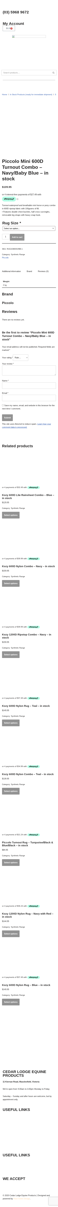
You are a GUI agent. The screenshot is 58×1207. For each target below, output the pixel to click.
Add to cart (17, 237)
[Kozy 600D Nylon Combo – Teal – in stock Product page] (29, 747)
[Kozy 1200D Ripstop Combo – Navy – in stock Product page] (29, 607)
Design (27, 1198)
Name (5, 381)
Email (5, 393)
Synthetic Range (18, 254)
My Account (13, 24)
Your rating (7, 357)
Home (4, 94)
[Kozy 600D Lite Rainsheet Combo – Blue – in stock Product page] (29, 468)
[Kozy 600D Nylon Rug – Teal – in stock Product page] (29, 678)
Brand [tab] (29, 271)
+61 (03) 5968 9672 (18, 1161)
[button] (29, 80)
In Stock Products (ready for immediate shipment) (31, 94)
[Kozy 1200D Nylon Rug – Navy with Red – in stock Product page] (29, 886)
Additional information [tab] (11, 271)
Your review (8, 364)
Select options (11, 515)
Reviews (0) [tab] (43, 271)
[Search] (54, 72)
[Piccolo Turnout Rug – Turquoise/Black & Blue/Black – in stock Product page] (29, 815)
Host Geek (18, 1198)
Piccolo (5, 257)
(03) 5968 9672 (16, 12)
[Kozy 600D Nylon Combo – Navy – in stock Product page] (29, 539)
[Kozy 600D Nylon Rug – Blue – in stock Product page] (29, 958)
